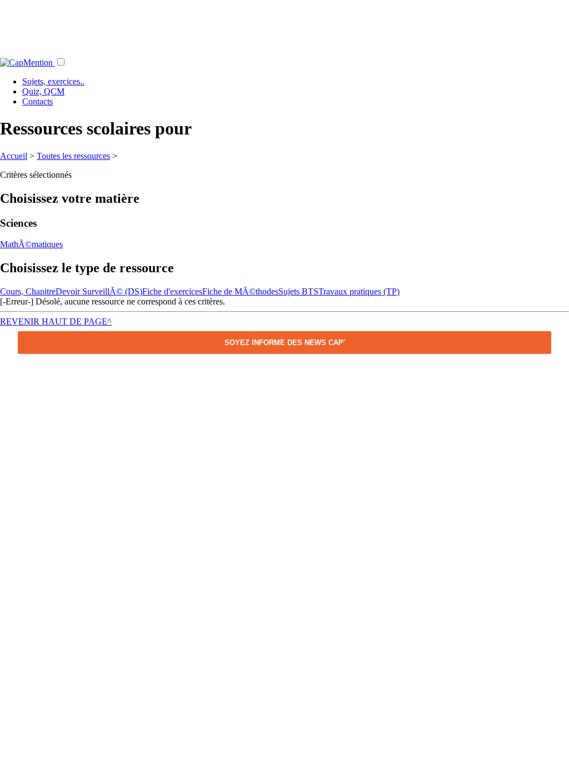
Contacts (37, 101)
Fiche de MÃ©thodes (240, 291)
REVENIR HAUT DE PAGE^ (56, 321)
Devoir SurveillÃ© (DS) (99, 291)
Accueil (13, 156)
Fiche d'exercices (172, 291)
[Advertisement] (284, 25)
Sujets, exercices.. (53, 81)
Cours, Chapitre (28, 291)
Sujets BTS (298, 291)
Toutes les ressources (73, 156)
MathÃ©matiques (31, 244)
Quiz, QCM (43, 91)
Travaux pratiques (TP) (359, 291)
